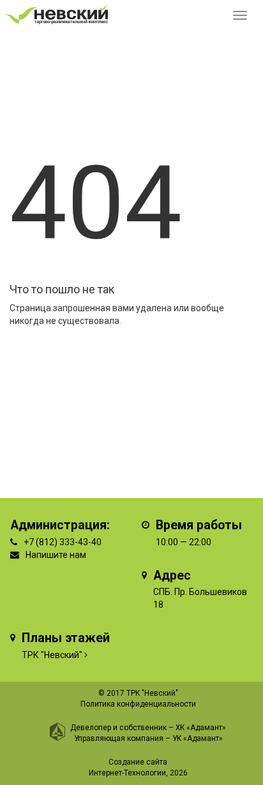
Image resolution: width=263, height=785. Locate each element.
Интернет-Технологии (127, 772)
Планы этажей (66, 638)
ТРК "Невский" (52, 655)
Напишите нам (56, 555)
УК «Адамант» (197, 738)
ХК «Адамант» (201, 727)
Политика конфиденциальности (138, 704)
